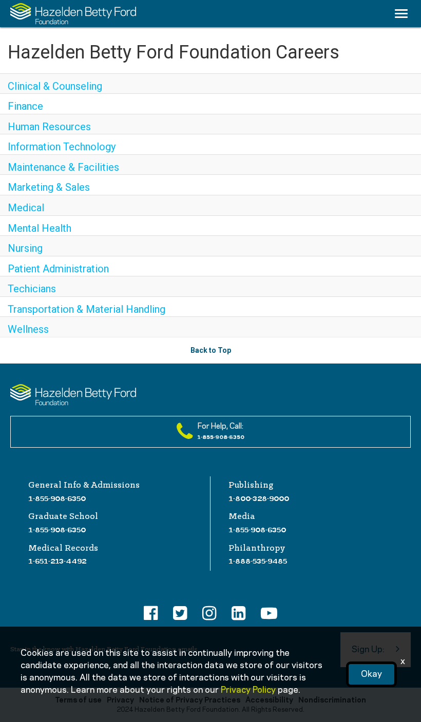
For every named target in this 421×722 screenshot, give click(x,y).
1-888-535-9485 (257, 561)
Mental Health (39, 228)
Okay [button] (371, 674)
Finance (25, 106)
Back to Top (210, 350)
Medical (26, 208)
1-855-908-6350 (57, 498)
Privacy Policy (248, 690)
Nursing (25, 248)
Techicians (32, 289)
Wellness (28, 329)
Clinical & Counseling (55, 86)
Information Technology (62, 147)
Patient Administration (58, 269)
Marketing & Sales (49, 187)
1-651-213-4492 (57, 561)
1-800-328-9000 (258, 498)
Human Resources (49, 127)
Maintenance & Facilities (63, 167)
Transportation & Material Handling (86, 309)
